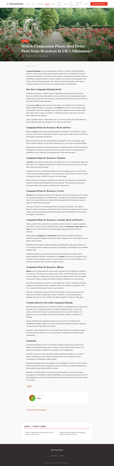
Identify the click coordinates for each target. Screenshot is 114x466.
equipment (40, 4)
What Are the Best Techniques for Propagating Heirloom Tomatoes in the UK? (72, 433)
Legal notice (53, 455)
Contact (61, 455)
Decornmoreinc (14, 4)
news (66, 4)
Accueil (28, 66)
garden (47, 4)
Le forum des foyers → (99, 4)
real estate (71, 4)
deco (33, 4)
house (53, 4)
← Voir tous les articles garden (36, 410)
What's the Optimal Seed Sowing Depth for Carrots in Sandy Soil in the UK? (39, 433)
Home (28, 4)
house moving (59, 4)
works (85, 4)
